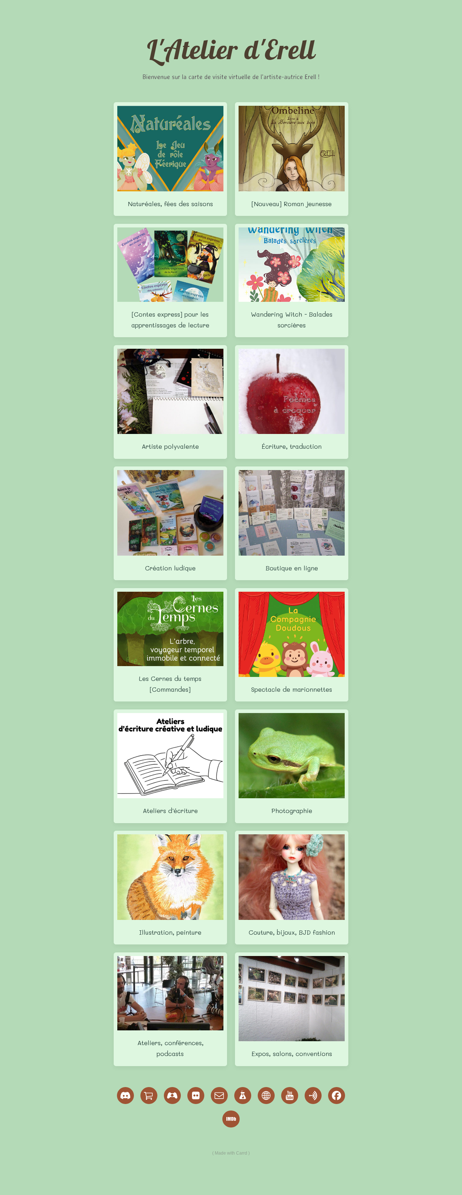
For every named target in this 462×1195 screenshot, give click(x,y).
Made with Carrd (231, 1153)
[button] (125, 1095)
